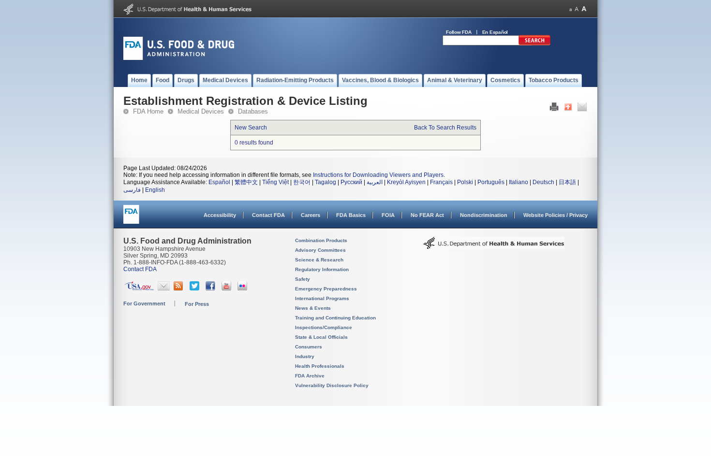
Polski (465, 182)
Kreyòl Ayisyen (406, 182)
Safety (302, 279)
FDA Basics (351, 215)
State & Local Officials (321, 337)
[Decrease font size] (570, 9)
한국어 (302, 182)
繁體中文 (246, 182)
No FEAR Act (427, 215)
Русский (351, 182)
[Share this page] (568, 109)
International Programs (322, 298)
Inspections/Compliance (323, 327)
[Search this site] (534, 43)
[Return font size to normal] (576, 9)
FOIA (388, 215)
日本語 (567, 182)
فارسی (132, 190)
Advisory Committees (320, 250)
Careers (310, 215)
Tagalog (325, 182)
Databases (253, 111)
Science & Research (319, 259)
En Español (495, 32)
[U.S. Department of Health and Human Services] (187, 12)
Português (490, 182)
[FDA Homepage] (131, 219)
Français (441, 182)
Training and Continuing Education (335, 317)
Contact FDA (268, 215)
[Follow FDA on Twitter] (196, 288)
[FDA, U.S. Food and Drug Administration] (178, 58)
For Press (197, 304)
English (155, 190)
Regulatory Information (322, 269)
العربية (375, 182)
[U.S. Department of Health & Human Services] (493, 246)
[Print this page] (554, 109)
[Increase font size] (584, 9)
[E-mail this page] (582, 109)
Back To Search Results (445, 127)
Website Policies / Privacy (555, 215)
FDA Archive (310, 375)
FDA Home (148, 111)
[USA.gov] (139, 288)
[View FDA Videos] (228, 288)
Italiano (518, 182)
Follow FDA (459, 32)
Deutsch (543, 182)
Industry (304, 356)
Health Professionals (319, 366)
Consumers (308, 346)
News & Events (313, 308)
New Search (251, 127)
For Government (144, 303)
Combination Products (321, 240)
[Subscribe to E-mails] (164, 288)
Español (219, 182)
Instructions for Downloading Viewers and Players (378, 175)
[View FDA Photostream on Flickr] (243, 288)
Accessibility (220, 215)
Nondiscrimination (483, 215)
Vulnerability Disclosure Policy (332, 385)
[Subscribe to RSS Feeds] (180, 288)
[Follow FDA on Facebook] (212, 288)
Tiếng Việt (275, 182)
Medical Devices (201, 111)
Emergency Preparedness (326, 288)
